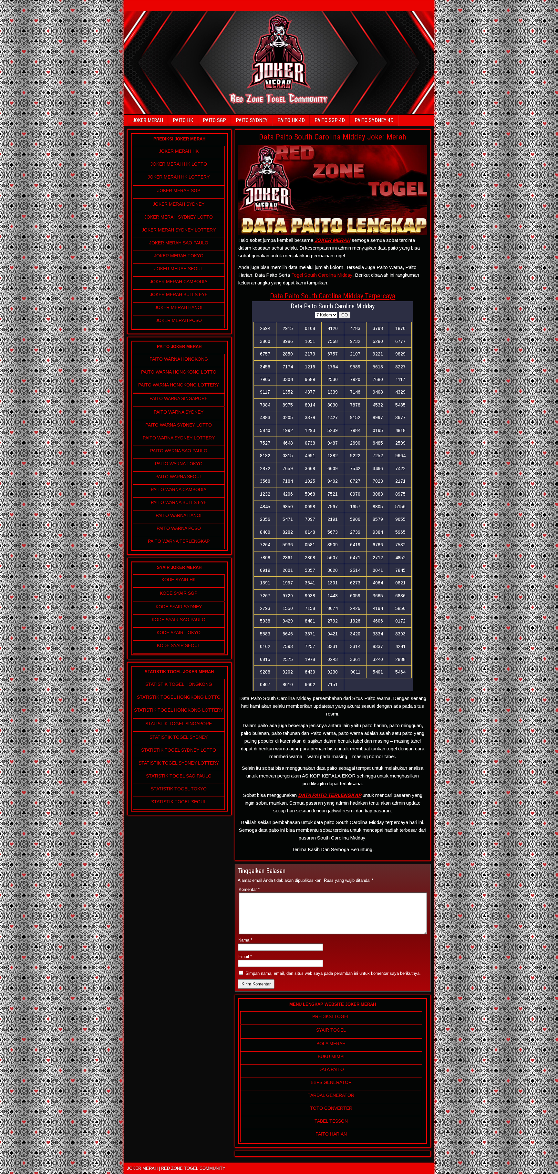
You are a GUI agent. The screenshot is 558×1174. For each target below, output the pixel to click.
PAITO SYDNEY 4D (374, 120)
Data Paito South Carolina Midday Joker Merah (332, 136)
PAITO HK (183, 120)
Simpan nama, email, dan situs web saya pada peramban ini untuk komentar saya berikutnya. (333, 973)
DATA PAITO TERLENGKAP (329, 795)
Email (245, 956)
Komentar (249, 889)
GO (344, 315)
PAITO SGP (214, 120)
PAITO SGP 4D (330, 120)
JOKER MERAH (147, 120)
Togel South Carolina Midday (321, 275)
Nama (245, 940)
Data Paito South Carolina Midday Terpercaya (332, 296)
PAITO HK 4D (291, 120)
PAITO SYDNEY (252, 120)
